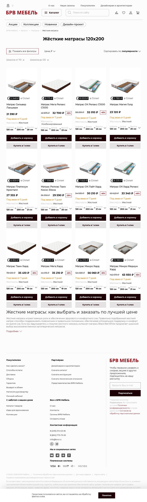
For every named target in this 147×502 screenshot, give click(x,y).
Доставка (10, 374)
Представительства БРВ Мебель (67, 383)
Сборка (10, 379)
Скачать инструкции (61, 374)
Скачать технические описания (66, 379)
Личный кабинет (14, 396)
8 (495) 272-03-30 (58, 431)
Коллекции (31, 24)
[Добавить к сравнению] (34, 78)
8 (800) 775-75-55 (58, 435)
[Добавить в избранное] (34, 73)
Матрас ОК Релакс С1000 (90, 104)
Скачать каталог (59, 370)
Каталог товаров (14, 406)
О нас (51, 5)
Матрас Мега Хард (52, 266)
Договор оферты (83, 474)
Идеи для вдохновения (17, 410)
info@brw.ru (55, 439)
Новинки (51, 24)
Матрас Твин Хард (17, 266)
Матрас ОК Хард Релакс (124, 186)
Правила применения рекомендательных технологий (30, 478)
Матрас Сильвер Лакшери (16, 106)
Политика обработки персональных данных (52, 474)
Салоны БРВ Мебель (60, 414)
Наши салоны (67, 5)
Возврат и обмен (14, 387)
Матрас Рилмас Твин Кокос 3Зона (53, 188)
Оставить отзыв (57, 419)
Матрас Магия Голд (121, 104)
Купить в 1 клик (21, 145)
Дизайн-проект (73, 24)
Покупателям (88, 5)
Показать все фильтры (24, 51)
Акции (13, 24)
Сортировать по (121, 51)
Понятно (106, 495)
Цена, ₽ (48, 51)
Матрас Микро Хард (87, 266)
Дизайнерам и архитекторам (116, 5)
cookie (42, 496)
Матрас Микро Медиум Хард (124, 268)
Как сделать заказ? (15, 366)
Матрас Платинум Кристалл (17, 188)
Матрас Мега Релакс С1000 (53, 106)
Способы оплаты (14, 370)
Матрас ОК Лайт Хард (88, 186)
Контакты (54, 410)
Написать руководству (17, 392)
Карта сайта (99, 474)
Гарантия (11, 383)
